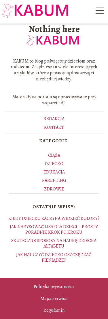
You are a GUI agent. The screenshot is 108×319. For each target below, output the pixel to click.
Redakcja (54, 119)
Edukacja (54, 172)
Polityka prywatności (54, 287)
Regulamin (54, 310)
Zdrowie (54, 189)
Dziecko (54, 164)
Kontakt (54, 127)
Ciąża (54, 155)
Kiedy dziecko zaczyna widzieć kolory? (54, 218)
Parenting (54, 180)
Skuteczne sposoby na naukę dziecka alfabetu (53, 243)
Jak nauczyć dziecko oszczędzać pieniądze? (54, 257)
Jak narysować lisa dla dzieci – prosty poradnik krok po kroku (54, 229)
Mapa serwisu (54, 298)
